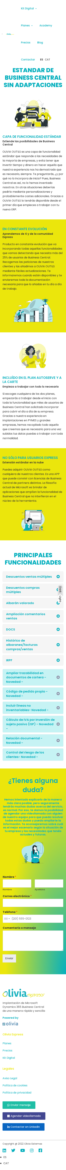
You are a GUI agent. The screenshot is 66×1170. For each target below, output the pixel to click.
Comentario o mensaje (19, 928)
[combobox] (7, 919)
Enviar (9, 958)
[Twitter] (13, 1150)
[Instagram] (32, 1150)
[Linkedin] (4, 1150)
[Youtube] (22, 1150)
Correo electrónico (17, 896)
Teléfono (10, 912)
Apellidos (40, 889)
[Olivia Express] (10, 34)
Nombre (9, 877)
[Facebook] (40, 1150)
